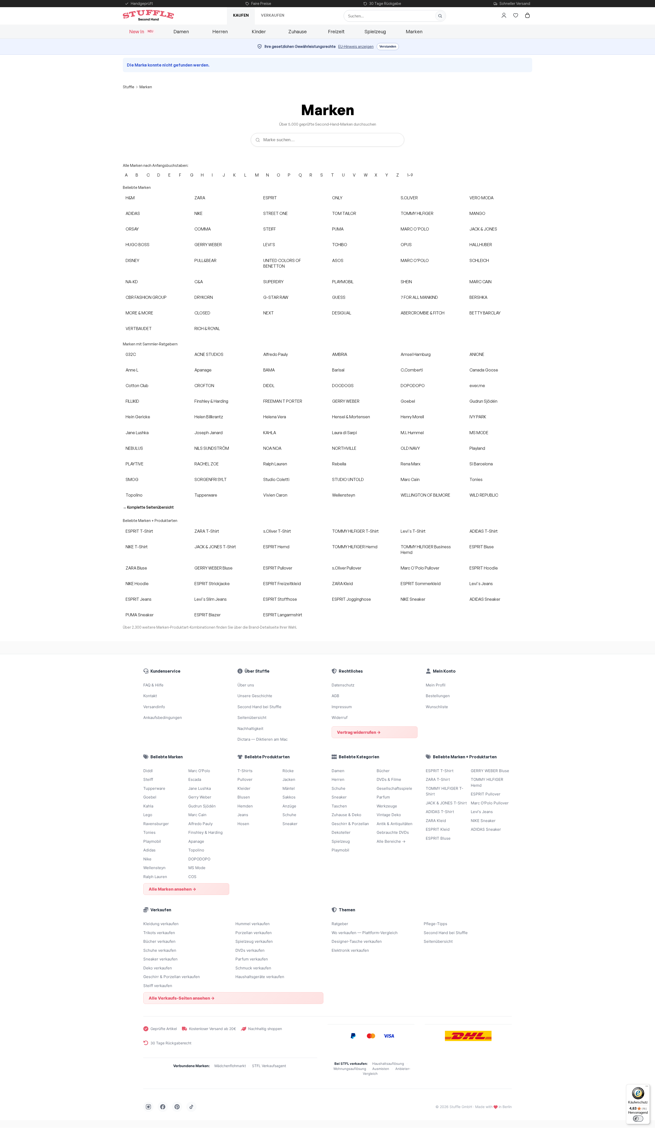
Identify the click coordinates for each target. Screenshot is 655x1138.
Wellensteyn (343, 495)
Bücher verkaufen (159, 941)
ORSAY (132, 229)
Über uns (245, 685)
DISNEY (132, 260)
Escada (194, 779)
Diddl (148, 770)
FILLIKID (132, 401)
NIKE (198, 213)
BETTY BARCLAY (485, 312)
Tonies (476, 479)
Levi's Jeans (481, 583)
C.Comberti (412, 370)
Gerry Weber (199, 797)
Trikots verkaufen (159, 932)
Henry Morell (412, 416)
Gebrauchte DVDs (393, 832)
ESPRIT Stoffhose (280, 599)
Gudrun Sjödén (483, 401)
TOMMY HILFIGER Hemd (354, 546)
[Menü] (647, 1087)
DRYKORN (203, 297)
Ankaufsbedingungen (162, 717)
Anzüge (289, 806)
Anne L (132, 370)
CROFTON (204, 385)
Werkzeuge (387, 806)
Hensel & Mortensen (351, 416)
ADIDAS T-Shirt (484, 531)
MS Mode (196, 867)
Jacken (288, 779)
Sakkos (289, 797)
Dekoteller (341, 832)
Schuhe (289, 814)
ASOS (337, 260)
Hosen (243, 823)
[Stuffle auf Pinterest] (177, 1107)
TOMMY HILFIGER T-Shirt (355, 531)
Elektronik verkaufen (350, 950)
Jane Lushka (137, 432)
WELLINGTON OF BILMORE (425, 495)
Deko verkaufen (157, 968)
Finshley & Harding (211, 401)
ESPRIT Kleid (438, 829)
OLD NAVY (410, 448)
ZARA (199, 197)
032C (131, 354)
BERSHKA (478, 297)
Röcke (288, 770)
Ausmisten (380, 1069)
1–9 (410, 175)
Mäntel (288, 788)
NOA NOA (272, 448)
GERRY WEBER (208, 244)
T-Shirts (245, 770)
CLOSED (202, 312)
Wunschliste (437, 706)
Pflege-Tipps (435, 923)
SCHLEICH (479, 260)
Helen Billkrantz (208, 416)
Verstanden (387, 46)
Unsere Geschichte (254, 695)
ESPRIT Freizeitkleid (282, 583)
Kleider (243, 788)
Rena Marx (410, 463)
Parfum (383, 797)
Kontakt (150, 695)
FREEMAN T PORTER (282, 401)
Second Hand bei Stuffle (259, 706)
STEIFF (269, 229)
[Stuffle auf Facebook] (163, 1107)
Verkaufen (272, 15)
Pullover (245, 779)
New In (141, 31)
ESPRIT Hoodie (484, 568)
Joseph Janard (208, 432)
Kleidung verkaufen (161, 923)
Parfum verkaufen (251, 959)
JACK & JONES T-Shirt (215, 546)
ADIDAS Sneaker (485, 599)
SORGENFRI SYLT (210, 479)
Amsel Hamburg (416, 354)
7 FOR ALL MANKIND (419, 297)
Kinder (259, 31)
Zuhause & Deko (346, 814)
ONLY (337, 197)
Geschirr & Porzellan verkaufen (171, 976)
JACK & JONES (483, 229)
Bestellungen (438, 695)
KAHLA (269, 432)
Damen (181, 31)
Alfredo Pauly (275, 354)
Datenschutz (343, 685)
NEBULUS (134, 448)
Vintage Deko (389, 814)
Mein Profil (435, 685)
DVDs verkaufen (250, 950)
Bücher (383, 770)
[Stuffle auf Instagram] (148, 1107)
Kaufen (241, 15)
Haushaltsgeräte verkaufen (259, 976)
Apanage (203, 370)
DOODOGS (343, 385)
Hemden (245, 806)
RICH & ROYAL (207, 328)
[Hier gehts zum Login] (504, 15)
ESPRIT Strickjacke (212, 583)
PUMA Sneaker (140, 614)
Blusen (243, 797)
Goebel (408, 401)
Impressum (342, 706)
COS (192, 876)
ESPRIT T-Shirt (139, 531)
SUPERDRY (273, 281)
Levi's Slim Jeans (210, 599)
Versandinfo (154, 706)
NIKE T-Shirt (137, 546)
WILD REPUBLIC (484, 495)
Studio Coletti (276, 479)
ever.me (477, 385)
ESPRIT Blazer (207, 614)
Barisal (338, 370)
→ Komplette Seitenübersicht (148, 507)
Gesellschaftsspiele (394, 788)
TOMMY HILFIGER (417, 213)
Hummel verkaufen (252, 923)
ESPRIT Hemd (276, 546)
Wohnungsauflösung (349, 1069)
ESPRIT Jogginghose (351, 599)
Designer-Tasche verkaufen (357, 941)
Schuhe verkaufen (159, 950)
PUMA (338, 229)
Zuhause (297, 31)
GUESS (338, 297)
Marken (414, 31)
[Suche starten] (440, 16)
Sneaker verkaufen (160, 959)
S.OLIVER (409, 197)
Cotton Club (137, 385)
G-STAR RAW (275, 297)
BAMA (269, 370)
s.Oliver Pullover (346, 568)
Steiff (148, 779)
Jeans (242, 814)
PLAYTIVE (135, 463)
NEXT (268, 312)
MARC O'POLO (415, 229)
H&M (130, 197)
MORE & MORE (139, 312)
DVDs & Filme (389, 779)
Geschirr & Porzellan (350, 823)
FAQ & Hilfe (153, 685)
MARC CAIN (481, 281)
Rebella (339, 463)
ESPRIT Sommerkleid (421, 583)
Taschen (339, 806)
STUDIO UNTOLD (348, 479)
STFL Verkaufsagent (269, 1066)
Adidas (149, 850)
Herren (220, 31)
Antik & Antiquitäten (394, 823)
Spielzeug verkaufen (254, 941)
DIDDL (269, 385)
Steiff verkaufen (157, 985)
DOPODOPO (413, 385)
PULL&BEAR (205, 260)
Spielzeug (375, 31)
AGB (335, 695)
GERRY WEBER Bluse (213, 568)
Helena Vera (274, 416)
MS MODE (479, 432)
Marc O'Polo (199, 770)
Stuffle (128, 87)
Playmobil (152, 841)
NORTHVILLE (344, 448)
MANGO (477, 213)
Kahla (148, 806)
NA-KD (132, 281)
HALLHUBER (481, 244)
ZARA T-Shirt (206, 531)
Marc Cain (410, 479)
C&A (198, 281)
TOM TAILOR (344, 213)
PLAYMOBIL (343, 281)
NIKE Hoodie (137, 583)
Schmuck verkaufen (253, 968)
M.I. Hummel (412, 432)
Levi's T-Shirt (413, 531)
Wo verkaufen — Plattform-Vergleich (365, 932)
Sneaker (290, 823)
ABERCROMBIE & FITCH (422, 312)
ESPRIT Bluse (482, 546)
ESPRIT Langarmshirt (282, 614)
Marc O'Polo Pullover (420, 568)
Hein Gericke (138, 416)
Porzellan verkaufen (253, 932)
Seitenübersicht (251, 717)
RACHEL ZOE (206, 463)
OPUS (406, 244)
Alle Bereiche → (391, 841)
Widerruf (339, 717)
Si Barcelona (481, 463)
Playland (477, 448)
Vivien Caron (275, 495)
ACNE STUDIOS (208, 354)
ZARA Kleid (342, 583)
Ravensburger (156, 823)
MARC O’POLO (415, 260)
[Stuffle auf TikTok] (191, 1107)
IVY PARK (478, 416)
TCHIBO (339, 244)
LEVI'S (269, 244)
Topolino (134, 495)
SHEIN (406, 281)
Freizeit (336, 31)
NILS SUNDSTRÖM (211, 448)
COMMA (202, 229)
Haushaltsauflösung (388, 1064)
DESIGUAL (341, 312)
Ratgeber (340, 923)
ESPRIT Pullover (277, 568)
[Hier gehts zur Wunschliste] (515, 15)
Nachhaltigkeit (250, 728)
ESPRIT (270, 197)
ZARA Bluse (136, 568)
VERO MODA (482, 197)
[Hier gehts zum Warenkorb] (527, 15)
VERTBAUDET (139, 328)
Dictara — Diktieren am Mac (262, 739)
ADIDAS (133, 213)
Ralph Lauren (275, 463)
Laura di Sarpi (344, 432)
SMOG (132, 479)
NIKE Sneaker (413, 599)
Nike (147, 859)
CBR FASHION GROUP (146, 297)
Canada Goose (484, 370)
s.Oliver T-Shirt (277, 531)
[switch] (638, 1118)
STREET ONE (275, 213)
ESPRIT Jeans (138, 599)
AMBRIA (339, 354)
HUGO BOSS (137, 244)
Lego (147, 814)
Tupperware (205, 495)
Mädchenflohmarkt (230, 1066)
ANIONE (477, 354)
